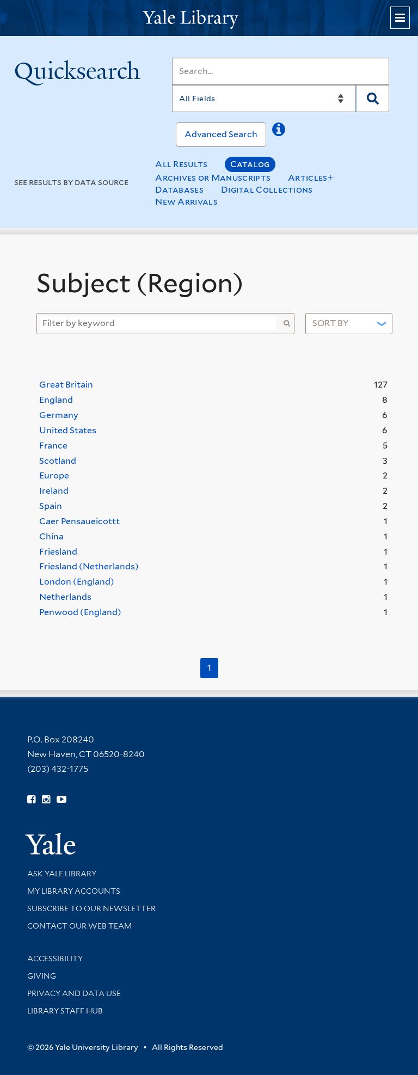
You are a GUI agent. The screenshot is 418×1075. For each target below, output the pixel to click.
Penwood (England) (80, 612)
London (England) (76, 581)
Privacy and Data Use (74, 993)
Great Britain (66, 384)
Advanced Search (221, 134)
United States (67, 430)
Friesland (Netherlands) (89, 566)
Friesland (58, 551)
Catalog (250, 164)
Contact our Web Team (79, 926)
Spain (50, 506)
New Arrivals (186, 201)
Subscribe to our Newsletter (91, 908)
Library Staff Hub (65, 1010)
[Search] (372, 98)
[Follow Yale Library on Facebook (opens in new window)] (31, 799)
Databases (179, 190)
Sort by (330, 323)
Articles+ (310, 178)
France (53, 445)
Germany (58, 415)
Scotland (57, 461)
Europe (54, 475)
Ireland (54, 491)
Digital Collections (267, 190)
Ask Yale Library (61, 873)
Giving (41, 976)
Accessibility (55, 958)
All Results (181, 164)
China (51, 536)
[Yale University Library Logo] (209, 18)
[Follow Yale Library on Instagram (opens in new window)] (46, 799)
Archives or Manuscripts (213, 178)
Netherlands (65, 597)
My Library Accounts (73, 891)
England (56, 400)
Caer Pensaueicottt (79, 521)
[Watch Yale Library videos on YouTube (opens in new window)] (61, 799)
